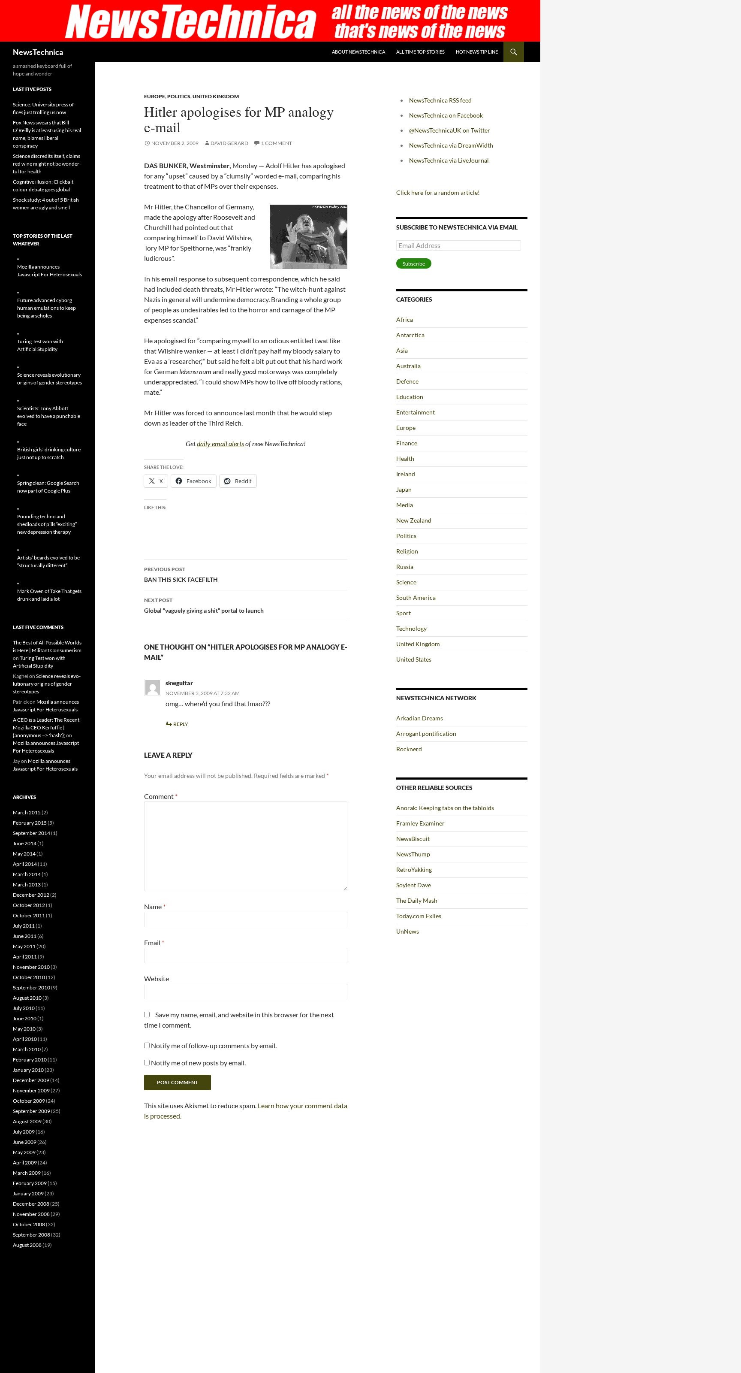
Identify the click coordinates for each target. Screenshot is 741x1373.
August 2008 (27, 1245)
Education (409, 396)
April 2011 (25, 956)
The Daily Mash (416, 900)
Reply (180, 724)
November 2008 (31, 1214)
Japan (404, 489)
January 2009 (28, 1193)
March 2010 (27, 1049)
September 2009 (31, 1111)
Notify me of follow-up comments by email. (214, 1045)
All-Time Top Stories (420, 51)
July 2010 (24, 1008)
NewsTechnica (38, 52)
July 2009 (24, 1131)
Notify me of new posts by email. (198, 1062)
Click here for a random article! (438, 192)
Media (404, 504)
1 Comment (276, 143)
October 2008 (29, 1224)
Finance (406, 443)
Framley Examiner (420, 823)
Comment (161, 796)
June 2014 (24, 843)
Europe (154, 96)
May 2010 (24, 1028)
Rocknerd (409, 749)
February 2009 (30, 1183)
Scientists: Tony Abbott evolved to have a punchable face (48, 416)
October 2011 (29, 915)
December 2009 (31, 1080)
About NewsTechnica (358, 51)
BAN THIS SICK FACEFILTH (181, 574)
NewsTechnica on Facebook (446, 115)
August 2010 (27, 998)
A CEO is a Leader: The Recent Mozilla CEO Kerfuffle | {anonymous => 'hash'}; (46, 727)
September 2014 (31, 833)
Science (406, 582)
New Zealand (413, 520)
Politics (178, 96)
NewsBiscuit (413, 838)
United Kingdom (216, 96)
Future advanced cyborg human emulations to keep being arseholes (46, 308)
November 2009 (31, 1090)
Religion (407, 551)
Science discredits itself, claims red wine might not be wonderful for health (47, 164)
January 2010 (28, 1070)
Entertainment (415, 412)
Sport (403, 613)
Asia (402, 350)
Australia (408, 365)
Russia (404, 566)
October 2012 (29, 905)
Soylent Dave (413, 885)
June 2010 (24, 1018)
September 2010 (31, 987)
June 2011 (24, 936)
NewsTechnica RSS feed (440, 100)
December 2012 (31, 895)
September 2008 (31, 1234)
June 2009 (24, 1142)
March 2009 (27, 1173)
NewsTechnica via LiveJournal (449, 160)
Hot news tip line (477, 51)
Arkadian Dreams (419, 718)
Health (405, 458)
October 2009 (29, 1101)
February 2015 (30, 823)
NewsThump (413, 854)
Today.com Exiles (418, 915)
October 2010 (29, 977)
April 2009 (25, 1162)
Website (156, 978)
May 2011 (24, 946)
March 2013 (27, 884)
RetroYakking (414, 869)
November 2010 (31, 967)
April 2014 (25, 864)
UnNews (407, 931)
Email (154, 942)
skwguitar (179, 682)
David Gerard (229, 143)
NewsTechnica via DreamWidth (451, 145)
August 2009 (27, 1121)
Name (155, 906)
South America (416, 597)
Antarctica (410, 335)
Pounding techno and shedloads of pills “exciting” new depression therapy (47, 524)
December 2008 (31, 1204)
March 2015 (27, 812)
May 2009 (24, 1152)
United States (413, 659)
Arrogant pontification (426, 733)
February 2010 (30, 1059)
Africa (404, 319)
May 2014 (24, 853)
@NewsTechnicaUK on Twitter (449, 130)
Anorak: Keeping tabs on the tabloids (445, 807)
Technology (411, 628)
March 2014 (27, 874)
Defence (407, 381)
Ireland (405, 474)
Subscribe (414, 263)
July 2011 (24, 925)
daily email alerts (220, 443)
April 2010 (25, 1039)
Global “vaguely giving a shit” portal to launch (204, 605)
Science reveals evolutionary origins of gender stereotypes (47, 684)
